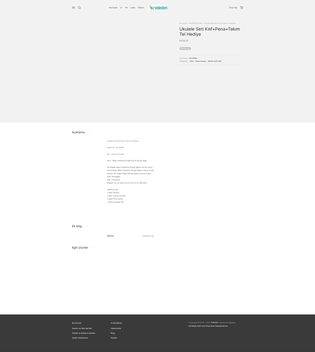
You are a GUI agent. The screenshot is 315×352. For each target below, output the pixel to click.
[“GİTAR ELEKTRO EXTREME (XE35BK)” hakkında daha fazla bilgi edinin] (88, 289)
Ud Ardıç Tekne (209, 298)
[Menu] (73, 7)
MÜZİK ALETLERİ (195, 23)
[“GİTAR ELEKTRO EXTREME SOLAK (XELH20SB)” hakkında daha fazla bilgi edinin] (175, 289)
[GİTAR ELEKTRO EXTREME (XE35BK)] (92, 275)
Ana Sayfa (113, 7)
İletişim (114, 338)
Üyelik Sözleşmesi (80, 338)
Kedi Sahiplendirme (219, 326)
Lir (121, 7)
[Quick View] (96, 289)
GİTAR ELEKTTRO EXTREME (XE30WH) (133, 298)
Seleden (214, 322)
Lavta (132, 7)
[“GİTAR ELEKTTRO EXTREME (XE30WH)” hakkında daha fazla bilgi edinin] (131, 289)
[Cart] (241, 7)
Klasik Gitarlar (200, 61)
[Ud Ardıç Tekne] (223, 275)
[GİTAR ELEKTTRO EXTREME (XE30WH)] (136, 275)
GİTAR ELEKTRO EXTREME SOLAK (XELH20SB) (174, 299)
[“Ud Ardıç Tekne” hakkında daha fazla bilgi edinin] (219, 289)
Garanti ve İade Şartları (82, 328)
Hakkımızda (116, 328)
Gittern (141, 7)
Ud (126, 7)
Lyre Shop (206, 326)
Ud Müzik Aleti (195, 326)
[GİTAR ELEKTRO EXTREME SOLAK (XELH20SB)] (179, 275)
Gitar (192, 61)
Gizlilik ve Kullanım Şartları (83, 333)
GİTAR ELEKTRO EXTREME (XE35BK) (88, 298)
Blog (113, 333)
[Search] (79, 7)
